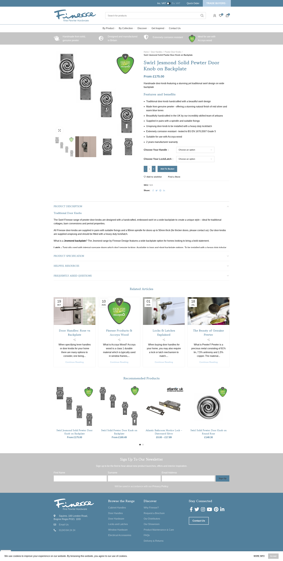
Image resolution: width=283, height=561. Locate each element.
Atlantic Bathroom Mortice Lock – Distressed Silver (164, 432)
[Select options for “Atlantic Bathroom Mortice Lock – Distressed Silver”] (182, 397)
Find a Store (174, 177)
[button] (227, 397)
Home (146, 52)
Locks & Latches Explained (164, 332)
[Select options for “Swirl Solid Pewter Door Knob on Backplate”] (138, 397)
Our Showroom (151, 524)
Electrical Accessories (119, 535)
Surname (112, 472)
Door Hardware (116, 518)
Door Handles (156, 52)
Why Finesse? (151, 507)
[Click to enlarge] (59, 130)
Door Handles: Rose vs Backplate (74, 332)
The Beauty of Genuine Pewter (208, 332)
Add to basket (167, 169)
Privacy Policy (160, 486)
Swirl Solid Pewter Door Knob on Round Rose (208, 432)
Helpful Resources (66, 266)
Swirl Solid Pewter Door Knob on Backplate (119, 432)
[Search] (202, 15)
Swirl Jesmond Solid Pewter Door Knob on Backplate (74, 432)
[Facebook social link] (153, 190)
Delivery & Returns (153, 541)
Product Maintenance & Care (159, 530)
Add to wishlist (154, 177)
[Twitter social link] (156, 190)
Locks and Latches (118, 524)
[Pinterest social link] (160, 190)
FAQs (147, 535)
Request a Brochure (154, 513)
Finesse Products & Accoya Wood (119, 332)
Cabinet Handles (117, 507)
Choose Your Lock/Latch (158, 159)
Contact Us (198, 521)
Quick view (93, 403)
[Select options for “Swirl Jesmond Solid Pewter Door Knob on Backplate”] (93, 397)
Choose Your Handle (156, 150)
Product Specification (69, 256)
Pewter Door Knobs (173, 52)
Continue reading (74, 362)
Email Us (64, 524)
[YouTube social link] (209, 509)
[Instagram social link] (203, 509)
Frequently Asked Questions (73, 275)
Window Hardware (118, 530)
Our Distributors (152, 518)
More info (259, 556)
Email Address (169, 472)
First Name (59, 472)
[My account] (215, 15)
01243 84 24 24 (67, 530)
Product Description (68, 206)
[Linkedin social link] (164, 190)
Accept (273, 556)
